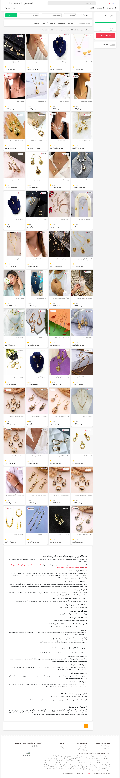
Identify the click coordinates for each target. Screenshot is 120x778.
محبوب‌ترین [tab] (61, 23)
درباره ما (62, 748)
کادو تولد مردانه (69, 567)
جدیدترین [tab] (37, 23)
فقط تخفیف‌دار (104, 45)
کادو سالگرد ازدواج (18, 565)
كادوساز (90, 773)
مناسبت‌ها (100, 8)
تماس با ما (61, 746)
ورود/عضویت (15, 3)
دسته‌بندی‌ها (111, 8)
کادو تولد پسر (28, 565)
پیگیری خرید (28, 3)
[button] (7, 3)
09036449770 (11, 8)
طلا (91, 8)
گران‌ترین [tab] (45, 23)
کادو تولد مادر (78, 567)
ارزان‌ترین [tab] (53, 23)
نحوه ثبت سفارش (105, 746)
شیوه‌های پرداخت (105, 748)
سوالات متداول (83, 748)
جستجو (11, 15)
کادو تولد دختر (37, 565)
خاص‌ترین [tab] (70, 23)
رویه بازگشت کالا (82, 750)
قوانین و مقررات (82, 746)
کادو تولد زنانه (60, 567)
